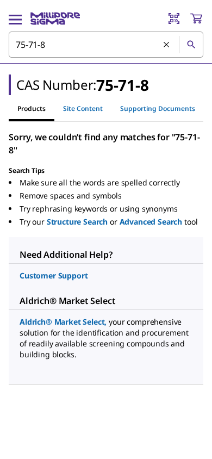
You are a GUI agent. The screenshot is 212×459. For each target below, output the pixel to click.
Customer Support (54, 275)
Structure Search (77, 221)
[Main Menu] (15, 18)
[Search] (191, 44)
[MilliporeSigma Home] (55, 18)
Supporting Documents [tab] (157, 108)
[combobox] (106, 44)
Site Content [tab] (83, 108)
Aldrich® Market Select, (63, 322)
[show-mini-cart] (196, 18)
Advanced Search (151, 221)
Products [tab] (31, 108)
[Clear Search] (167, 45)
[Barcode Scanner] (173, 18)
